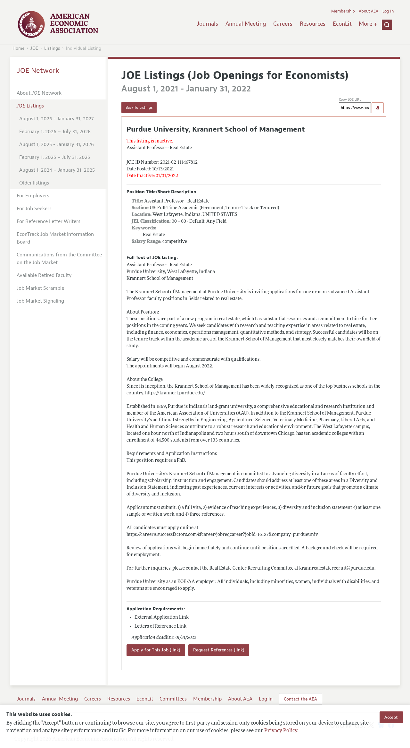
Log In (388, 11)
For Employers (33, 196)
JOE (34, 48)
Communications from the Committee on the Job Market (59, 259)
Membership (343, 11)
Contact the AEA (300, 699)
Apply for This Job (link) (155, 650)
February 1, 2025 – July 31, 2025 (54, 157)
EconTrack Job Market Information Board (55, 238)
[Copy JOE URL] (378, 107)
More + (368, 23)
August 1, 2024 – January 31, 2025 (57, 170)
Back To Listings (139, 107)
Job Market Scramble (40, 288)
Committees (173, 699)
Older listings (34, 183)
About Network (39, 93)
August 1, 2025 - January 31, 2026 (56, 144)
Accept (391, 717)
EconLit (342, 23)
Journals (207, 23)
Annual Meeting (246, 23)
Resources (312, 23)
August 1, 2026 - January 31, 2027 (56, 119)
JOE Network (38, 70)
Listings (52, 48)
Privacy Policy (280, 731)
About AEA (368, 11)
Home (18, 48)
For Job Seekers (34, 208)
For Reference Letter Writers (48, 221)
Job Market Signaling (40, 301)
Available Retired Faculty (44, 275)
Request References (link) (218, 650)
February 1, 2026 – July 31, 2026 (55, 131)
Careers (282, 23)
